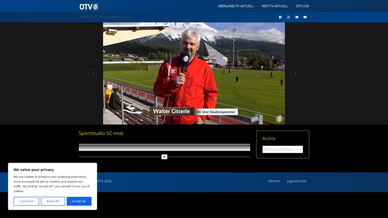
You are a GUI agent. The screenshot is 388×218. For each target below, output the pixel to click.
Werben (274, 181)
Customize (26, 201)
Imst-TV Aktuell (275, 6)
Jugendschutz (296, 181)
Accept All (79, 201)
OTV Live (302, 6)
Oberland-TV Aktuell (236, 6)
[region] (52, 186)
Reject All (53, 201)
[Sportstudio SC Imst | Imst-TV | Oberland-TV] (89, 6)
